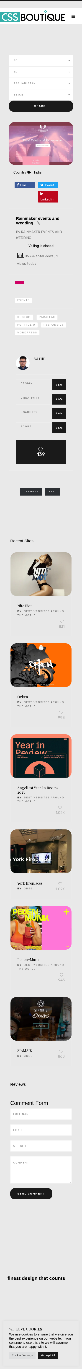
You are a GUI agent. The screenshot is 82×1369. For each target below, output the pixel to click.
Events (23, 300)
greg (28, 888)
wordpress (27, 332)
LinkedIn (47, 199)
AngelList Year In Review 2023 (37, 790)
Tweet (49, 185)
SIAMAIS (24, 1050)
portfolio (26, 324)
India (37, 172)
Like (22, 185)
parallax (47, 317)
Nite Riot (24, 605)
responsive (54, 324)
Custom (24, 317)
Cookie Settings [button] (22, 1355)
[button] (41, 60)
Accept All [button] (48, 1355)
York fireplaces (29, 883)
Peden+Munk (28, 959)
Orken (22, 696)
